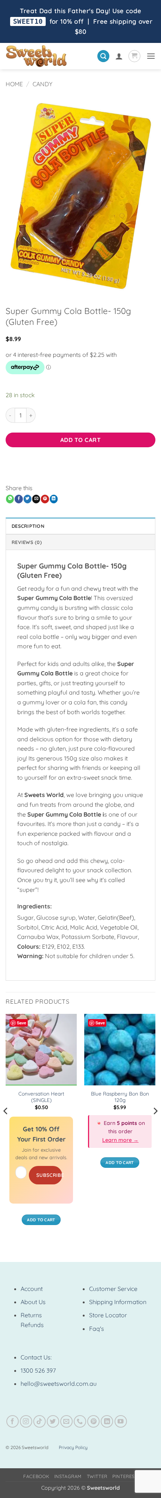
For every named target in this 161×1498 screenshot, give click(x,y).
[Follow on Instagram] (26, 1421)
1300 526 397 (38, 1370)
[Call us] (80, 1421)
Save (21, 1023)
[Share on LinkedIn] (54, 499)
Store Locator (108, 1315)
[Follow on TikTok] (39, 1421)
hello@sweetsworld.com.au (59, 1383)
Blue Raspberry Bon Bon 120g (120, 1096)
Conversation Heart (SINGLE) (41, 1096)
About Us (33, 1302)
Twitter (97, 1476)
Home (14, 84)
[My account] (119, 56)
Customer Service (113, 1288)
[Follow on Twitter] (53, 1421)
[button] (103, 56)
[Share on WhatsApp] (10, 499)
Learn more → (120, 1140)
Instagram (68, 1476)
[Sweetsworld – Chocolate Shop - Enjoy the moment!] (48, 56)
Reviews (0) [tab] (27, 542)
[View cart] (134, 56)
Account (32, 1288)
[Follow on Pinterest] (93, 1421)
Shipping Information (117, 1302)
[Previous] (5, 1126)
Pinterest (125, 1476)
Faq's (96, 1328)
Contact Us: (36, 1357)
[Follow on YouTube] (121, 1421)
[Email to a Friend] (36, 499)
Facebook (36, 1476)
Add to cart (80, 439)
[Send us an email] (66, 1421)
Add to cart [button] (41, 1219)
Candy (42, 84)
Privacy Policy (73, 1447)
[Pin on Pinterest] (45, 499)
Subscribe (49, 1175)
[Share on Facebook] (18, 499)
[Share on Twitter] (27, 499)
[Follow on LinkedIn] (107, 1421)
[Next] (155, 1126)
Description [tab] (28, 526)
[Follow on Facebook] (12, 1421)
